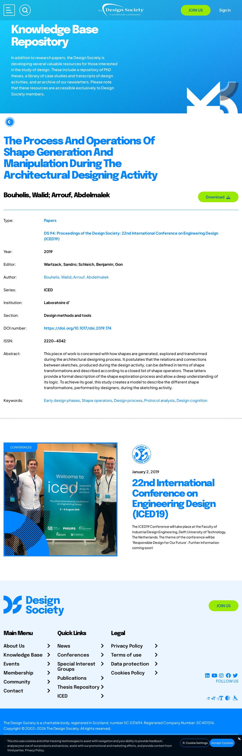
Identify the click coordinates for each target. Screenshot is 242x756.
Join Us (196, 10)
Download (216, 196)
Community (17, 682)
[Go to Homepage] (121, 9)
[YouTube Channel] (214, 675)
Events (11, 664)
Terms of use (126, 655)
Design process (128, 400)
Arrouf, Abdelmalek (91, 277)
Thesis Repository (78, 687)
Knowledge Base (23, 655)
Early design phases (62, 400)
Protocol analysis (159, 400)
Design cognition (192, 400)
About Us (14, 646)
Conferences (73, 655)
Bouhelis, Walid (57, 277)
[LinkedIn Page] (207, 675)
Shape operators (97, 400)
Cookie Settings (196, 743)
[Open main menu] (9, 10)
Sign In (225, 10)
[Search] (25, 10)
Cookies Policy (128, 673)
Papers (50, 220)
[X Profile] (235, 675)
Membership (18, 673)
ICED (62, 696)
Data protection (130, 664)
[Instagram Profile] (221, 675)
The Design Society (63, 728)
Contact (13, 691)
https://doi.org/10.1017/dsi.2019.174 (77, 328)
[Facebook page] (228, 675)
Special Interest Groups (76, 667)
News (63, 646)
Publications (71, 678)
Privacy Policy (127, 646)
